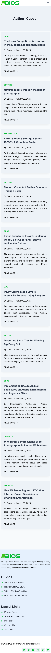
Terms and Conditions (14, 616)
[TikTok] (43, 650)
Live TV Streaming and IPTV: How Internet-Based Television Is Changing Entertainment (24, 494)
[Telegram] (38, 650)
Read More (11, 71)
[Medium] (33, 650)
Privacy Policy (11, 612)
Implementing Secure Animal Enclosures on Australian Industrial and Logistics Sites (25, 389)
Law (6, 287)
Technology (10, 134)
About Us (8, 629)
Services (8, 485)
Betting (8, 85)
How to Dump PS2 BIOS (15, 595)
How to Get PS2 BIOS (14, 587)
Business (8, 437)
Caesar (10, 50)
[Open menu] (47, 3)
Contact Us (9, 625)
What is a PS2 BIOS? (14, 582)
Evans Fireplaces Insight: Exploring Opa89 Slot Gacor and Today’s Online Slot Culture (25, 240)
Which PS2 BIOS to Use (15, 591)
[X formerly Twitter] (48, 650)
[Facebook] (24, 650)
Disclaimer (9, 621)
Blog (6, 36)
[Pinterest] (28, 650)
